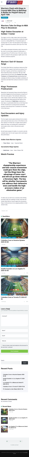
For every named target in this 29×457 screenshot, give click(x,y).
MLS (9, 237)
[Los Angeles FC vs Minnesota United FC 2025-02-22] (4, 432)
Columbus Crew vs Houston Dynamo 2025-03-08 (14, 375)
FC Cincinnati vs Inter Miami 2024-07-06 (13, 389)
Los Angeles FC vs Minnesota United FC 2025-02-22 (13, 383)
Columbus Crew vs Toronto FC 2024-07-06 (14, 386)
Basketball (3, 210)
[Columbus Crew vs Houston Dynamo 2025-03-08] (14, 228)
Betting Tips (4, 17)
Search (2, 360)
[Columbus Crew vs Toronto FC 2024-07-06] (14, 285)
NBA (6, 210)
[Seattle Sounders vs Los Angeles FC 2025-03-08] (14, 257)
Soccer (14, 237)
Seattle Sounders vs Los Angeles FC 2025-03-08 (14, 379)
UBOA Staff (9, 21)
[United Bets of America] (14, 3)
